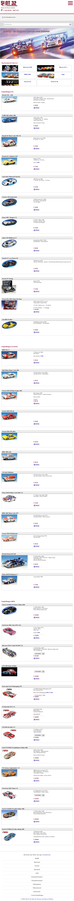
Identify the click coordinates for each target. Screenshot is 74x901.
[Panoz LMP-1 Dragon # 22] (9, 225)
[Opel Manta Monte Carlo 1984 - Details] (36, 383)
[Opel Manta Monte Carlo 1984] (9, 378)
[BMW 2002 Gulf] (9, 460)
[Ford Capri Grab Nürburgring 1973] (9, 698)
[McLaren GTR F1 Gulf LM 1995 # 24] (9, 657)
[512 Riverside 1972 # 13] (9, 718)
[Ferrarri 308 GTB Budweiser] (9, 541)
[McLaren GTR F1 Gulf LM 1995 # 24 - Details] (36, 659)
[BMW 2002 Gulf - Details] (36, 465)
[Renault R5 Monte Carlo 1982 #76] (9, 146)
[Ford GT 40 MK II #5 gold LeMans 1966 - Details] (36, 822)
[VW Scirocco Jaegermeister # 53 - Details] (36, 781)
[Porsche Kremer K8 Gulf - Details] (36, 567)
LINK (38, 162)
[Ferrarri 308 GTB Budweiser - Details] (36, 547)
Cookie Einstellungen (37, 895)
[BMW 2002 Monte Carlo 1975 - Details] (36, 526)
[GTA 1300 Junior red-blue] (9, 676)
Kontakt (37, 866)
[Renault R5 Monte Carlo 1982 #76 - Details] (36, 149)
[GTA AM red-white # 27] (9, 739)
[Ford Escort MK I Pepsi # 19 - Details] (36, 801)
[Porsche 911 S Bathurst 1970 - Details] (36, 169)
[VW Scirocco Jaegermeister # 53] (9, 776)
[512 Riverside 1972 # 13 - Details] (36, 720)
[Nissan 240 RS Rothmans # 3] (9, 584)
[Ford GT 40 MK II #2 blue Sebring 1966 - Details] (36, 842)
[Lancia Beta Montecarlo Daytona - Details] (36, 190)
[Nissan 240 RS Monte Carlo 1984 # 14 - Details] (36, 506)
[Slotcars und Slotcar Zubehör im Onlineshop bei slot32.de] (9, 6)
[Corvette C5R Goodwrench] (9, 206)
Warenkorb (37, 869)
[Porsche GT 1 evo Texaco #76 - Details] (36, 271)
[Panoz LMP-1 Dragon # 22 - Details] (36, 230)
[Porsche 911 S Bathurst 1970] (9, 165)
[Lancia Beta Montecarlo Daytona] (9, 186)
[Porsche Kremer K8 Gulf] (14, 568)
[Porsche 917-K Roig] (8, 293)
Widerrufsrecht (37, 888)
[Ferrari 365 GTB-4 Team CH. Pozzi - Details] (36, 312)
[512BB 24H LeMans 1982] (9, 122)
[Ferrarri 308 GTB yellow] (9, 440)
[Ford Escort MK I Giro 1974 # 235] (9, 635)
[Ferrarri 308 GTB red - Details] (36, 424)
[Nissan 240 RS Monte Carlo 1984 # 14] (9, 502)
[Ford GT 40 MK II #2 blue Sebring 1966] (9, 841)
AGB (37, 873)
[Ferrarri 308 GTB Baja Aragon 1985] (9, 399)
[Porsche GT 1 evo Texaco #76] (9, 267)
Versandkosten (46, 854)
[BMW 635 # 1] (9, 358)
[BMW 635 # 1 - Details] (36, 363)
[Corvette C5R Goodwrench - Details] (36, 210)
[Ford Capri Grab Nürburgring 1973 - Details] (36, 699)
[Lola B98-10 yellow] (9, 329)
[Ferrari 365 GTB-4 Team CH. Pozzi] (9, 309)
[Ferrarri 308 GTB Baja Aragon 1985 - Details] (36, 404)
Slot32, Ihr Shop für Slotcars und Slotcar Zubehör (39, 899)
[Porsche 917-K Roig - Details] (36, 292)
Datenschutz (37, 891)
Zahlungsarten (37, 884)
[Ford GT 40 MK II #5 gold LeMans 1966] (9, 819)
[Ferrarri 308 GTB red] (9, 420)
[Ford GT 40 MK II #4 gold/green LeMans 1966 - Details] (36, 761)
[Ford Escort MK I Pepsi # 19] (9, 799)
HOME (37, 858)
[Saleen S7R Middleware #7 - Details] (36, 251)
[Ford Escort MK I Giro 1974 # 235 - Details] (36, 638)
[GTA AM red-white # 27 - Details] (36, 740)
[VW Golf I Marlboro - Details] (36, 485)
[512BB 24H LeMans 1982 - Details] (36, 128)
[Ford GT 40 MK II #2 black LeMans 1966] (9, 614)
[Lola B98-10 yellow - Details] (36, 333)
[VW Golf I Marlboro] (9, 482)
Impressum (37, 862)
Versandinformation (37, 880)
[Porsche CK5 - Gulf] (9, 102)
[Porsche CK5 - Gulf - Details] (36, 108)
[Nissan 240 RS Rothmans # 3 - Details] (36, 587)
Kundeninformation (37, 877)
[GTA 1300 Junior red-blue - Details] (36, 679)
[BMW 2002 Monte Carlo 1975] (9, 522)
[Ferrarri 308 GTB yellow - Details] (36, 444)
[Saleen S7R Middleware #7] (9, 248)
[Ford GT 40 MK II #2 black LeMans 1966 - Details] (36, 618)
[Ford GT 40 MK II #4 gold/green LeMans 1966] (9, 760)
